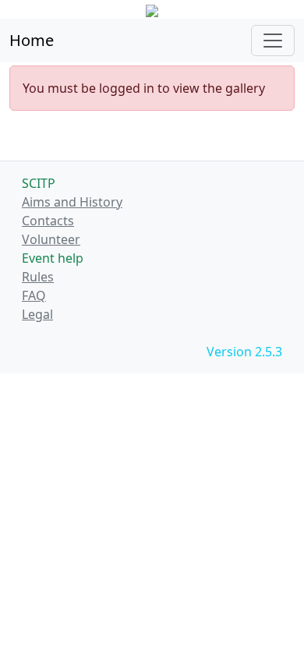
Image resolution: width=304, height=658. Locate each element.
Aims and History (72, 201)
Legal (37, 314)
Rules (38, 276)
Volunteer (51, 239)
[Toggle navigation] (273, 40)
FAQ (34, 295)
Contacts (48, 220)
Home (31, 40)
